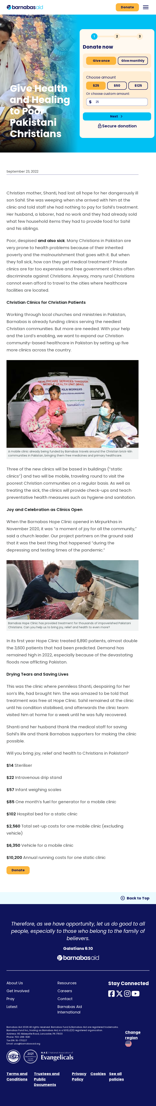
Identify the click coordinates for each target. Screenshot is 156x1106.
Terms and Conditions (16, 1076)
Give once (101, 60)
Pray (10, 998)
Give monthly (132, 60)
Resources (67, 982)
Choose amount (101, 77)
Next (117, 116)
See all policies (116, 1076)
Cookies (98, 1073)
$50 (117, 85)
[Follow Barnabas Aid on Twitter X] (119, 994)
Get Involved (17, 990)
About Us (14, 982)
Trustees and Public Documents (47, 1079)
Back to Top (135, 898)
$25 (96, 85)
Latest (11, 1006)
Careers (64, 990)
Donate (127, 7)
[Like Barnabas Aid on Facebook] (111, 994)
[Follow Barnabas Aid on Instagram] (127, 994)
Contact (65, 998)
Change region (133, 1035)
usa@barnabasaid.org (27, 1043)
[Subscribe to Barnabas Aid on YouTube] (135, 994)
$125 (138, 85)
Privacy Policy (79, 1076)
